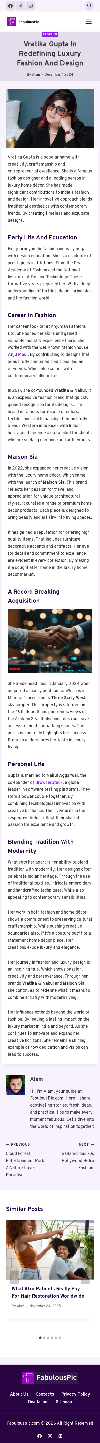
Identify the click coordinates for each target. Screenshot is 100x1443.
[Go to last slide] (14, 1277)
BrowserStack (49, 783)
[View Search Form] (89, 6)
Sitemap (64, 1402)
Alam (36, 75)
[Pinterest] (60, 1436)
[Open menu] (88, 22)
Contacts (45, 1394)
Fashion (50, 34)
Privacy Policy (75, 1394)
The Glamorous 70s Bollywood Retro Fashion (75, 1157)
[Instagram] (30, 5)
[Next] (85, 1277)
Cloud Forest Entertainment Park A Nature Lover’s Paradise (25, 1160)
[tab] (40, 1337)
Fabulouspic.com (23, 1423)
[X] (20, 5)
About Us (19, 1394)
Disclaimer (38, 1402)
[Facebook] (10, 5)
